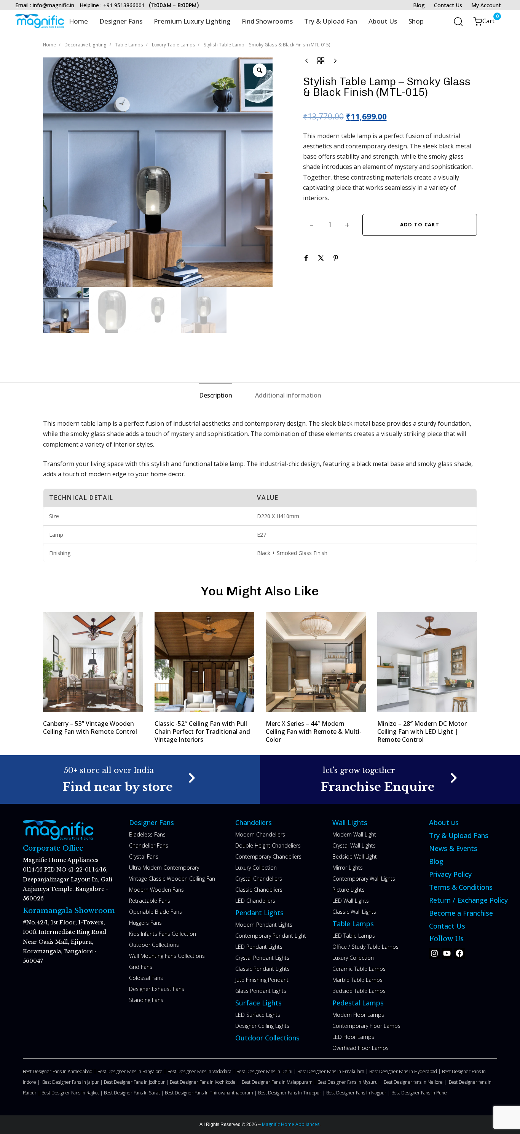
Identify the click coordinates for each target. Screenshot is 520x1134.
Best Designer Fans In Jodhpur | (137, 1082)
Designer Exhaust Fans (156, 988)
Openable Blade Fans (155, 911)
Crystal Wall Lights (354, 845)
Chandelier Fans (148, 845)
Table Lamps (129, 44)
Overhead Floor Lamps (360, 1047)
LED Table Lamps (353, 935)
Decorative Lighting (85, 44)
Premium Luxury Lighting (192, 21)
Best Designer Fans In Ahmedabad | (60, 1071)
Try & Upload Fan (330, 21)
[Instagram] (434, 953)
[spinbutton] (329, 225)
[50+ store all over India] (130, 779)
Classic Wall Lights (354, 911)
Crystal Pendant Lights (262, 957)
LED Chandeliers (255, 900)
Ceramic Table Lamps (359, 968)
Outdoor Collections (154, 944)
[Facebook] (459, 953)
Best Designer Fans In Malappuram (278, 1082)
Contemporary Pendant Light (270, 935)
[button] (456, 21)
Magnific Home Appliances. (291, 1124)
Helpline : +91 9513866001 (112, 5)
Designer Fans (120, 21)
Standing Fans (146, 1000)
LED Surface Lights (257, 1014)
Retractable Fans (149, 900)
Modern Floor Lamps (358, 1014)
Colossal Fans (146, 977)
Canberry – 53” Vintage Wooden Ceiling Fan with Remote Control (90, 727)
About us (444, 822)
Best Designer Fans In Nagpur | (358, 1092)
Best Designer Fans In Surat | (134, 1092)
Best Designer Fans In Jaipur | (73, 1082)
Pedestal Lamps (358, 1002)
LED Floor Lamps (353, 1036)
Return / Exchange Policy (468, 900)
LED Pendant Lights (258, 946)
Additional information (288, 395)
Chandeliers (253, 822)
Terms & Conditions (461, 887)
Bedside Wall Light (354, 856)
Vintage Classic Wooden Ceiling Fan (172, 878)
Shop (416, 21)
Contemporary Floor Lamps (366, 1025)
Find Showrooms (267, 21)
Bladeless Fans (147, 834)
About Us (382, 21)
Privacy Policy (450, 874)
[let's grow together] (390, 779)
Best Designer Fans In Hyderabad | (405, 1071)
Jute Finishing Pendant (262, 979)
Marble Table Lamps (357, 979)
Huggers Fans (145, 922)
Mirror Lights (347, 867)
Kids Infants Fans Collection (162, 933)
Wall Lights (349, 822)
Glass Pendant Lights (260, 990)
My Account (486, 5)
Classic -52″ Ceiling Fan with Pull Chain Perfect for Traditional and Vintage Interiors (202, 731)
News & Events (453, 848)
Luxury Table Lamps (173, 44)
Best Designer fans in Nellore (414, 1082)
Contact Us (448, 5)
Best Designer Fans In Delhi (264, 1071)
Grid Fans (140, 966)
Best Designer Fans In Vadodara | (201, 1071)
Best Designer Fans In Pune (419, 1092)
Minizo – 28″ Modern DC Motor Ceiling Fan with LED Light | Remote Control (422, 731)
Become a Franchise (461, 913)
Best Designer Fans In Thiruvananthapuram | (211, 1092)
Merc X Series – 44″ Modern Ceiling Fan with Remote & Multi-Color (314, 731)
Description (215, 395)
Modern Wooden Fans (156, 889)
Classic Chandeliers (258, 889)
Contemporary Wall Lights (363, 878)
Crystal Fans (143, 856)
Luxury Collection (256, 867)
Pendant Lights (259, 912)
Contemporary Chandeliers (268, 856)
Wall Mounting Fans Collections (167, 955)
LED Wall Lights (350, 900)
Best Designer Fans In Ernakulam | (333, 1071)
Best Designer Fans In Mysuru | (350, 1082)
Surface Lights (258, 1002)
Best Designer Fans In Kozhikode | (206, 1082)
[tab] (215, 396)
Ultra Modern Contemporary (164, 867)
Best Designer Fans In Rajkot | (72, 1092)
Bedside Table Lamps (359, 990)
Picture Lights (348, 889)
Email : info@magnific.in (44, 5)
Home (78, 21)
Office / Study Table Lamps (365, 946)
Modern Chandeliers (260, 834)
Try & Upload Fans (458, 835)
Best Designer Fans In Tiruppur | (292, 1092)
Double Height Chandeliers (268, 845)
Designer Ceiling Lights (262, 1025)
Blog (419, 5)
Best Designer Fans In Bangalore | (132, 1071)
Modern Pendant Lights (263, 924)
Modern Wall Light (354, 834)
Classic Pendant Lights (262, 968)
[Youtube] (447, 953)
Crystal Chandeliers (258, 878)
